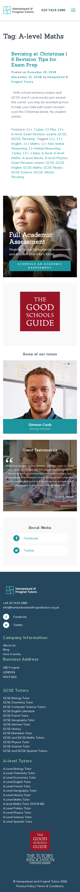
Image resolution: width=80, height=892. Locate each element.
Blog (6, 649)
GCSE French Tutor (16, 715)
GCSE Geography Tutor (19, 720)
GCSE (62, 134)
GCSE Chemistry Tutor (18, 702)
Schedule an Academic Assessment (40, 265)
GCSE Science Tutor (16, 746)
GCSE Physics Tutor (16, 742)
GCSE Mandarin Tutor (17, 733)
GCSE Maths (32, 167)
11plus (38, 129)
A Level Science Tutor (17, 817)
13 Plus (50, 129)
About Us (9, 645)
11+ (29, 129)
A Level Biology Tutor (17, 769)
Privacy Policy (25, 886)
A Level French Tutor (17, 786)
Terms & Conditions (50, 886)
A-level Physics (56, 158)
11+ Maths (31, 144)
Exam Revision (34, 134)
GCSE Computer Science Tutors (24, 707)
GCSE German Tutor (16, 724)
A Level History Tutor (17, 795)
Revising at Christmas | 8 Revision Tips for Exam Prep (39, 59)
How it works (12, 654)
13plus (35, 153)
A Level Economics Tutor (19, 777)
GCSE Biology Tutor (16, 698)
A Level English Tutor (17, 782)
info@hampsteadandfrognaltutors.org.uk (31, 607)
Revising (28, 139)
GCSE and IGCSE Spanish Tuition (25, 751)
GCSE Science (21, 172)
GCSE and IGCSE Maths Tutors (23, 737)
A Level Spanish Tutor (17, 821)
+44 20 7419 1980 (15, 603)
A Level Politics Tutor (17, 808)
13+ (60, 129)
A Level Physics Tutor (17, 812)
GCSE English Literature (19, 711)
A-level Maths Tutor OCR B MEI (23, 804)
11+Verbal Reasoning (44, 148)
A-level (16, 134)
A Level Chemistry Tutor (19, 773)
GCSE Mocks (53, 167)
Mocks (49, 172)
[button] (65, 363)
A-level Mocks (32, 158)
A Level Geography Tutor (20, 790)
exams (51, 134)
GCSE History (12, 729)
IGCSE (16, 139)
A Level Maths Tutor (16, 799)
